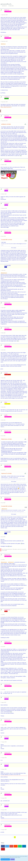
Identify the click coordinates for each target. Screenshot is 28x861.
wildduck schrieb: (6, 124)
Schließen (12, 859)
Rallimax (4, 44)
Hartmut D (4, 5)
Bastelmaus (4, 273)
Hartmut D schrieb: (6, 473)
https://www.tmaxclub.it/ (6, 107)
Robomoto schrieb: (6, 439)
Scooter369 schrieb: (6, 239)
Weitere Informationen (5, 859)
